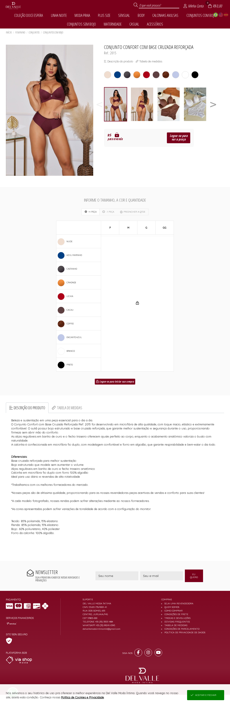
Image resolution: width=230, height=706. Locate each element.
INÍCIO (9, 32)
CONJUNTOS (34, 32)
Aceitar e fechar (205, 695)
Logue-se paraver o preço (179, 137)
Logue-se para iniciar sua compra (116, 381)
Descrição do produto (29, 407)
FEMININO (20, 32)
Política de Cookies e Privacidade (82, 697)
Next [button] (213, 104)
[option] (117, 104)
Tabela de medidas (69, 407)
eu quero (194, 576)
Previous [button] (99, 104)
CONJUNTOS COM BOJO (53, 32)
